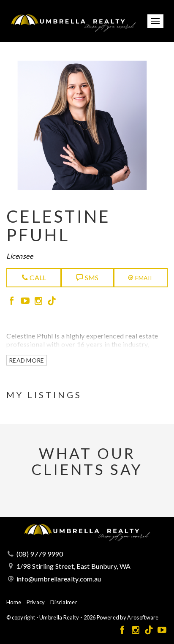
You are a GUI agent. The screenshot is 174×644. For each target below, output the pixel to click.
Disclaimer (63, 602)
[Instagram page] (39, 301)
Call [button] (37, 277)
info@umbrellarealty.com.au (58, 579)
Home (13, 602)
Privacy (36, 602)
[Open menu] (155, 21)
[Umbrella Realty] (73, 20)
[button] (141, 277)
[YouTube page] (26, 301)
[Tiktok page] (51, 301)
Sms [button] (90, 277)
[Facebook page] (12, 301)
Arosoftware (142, 617)
